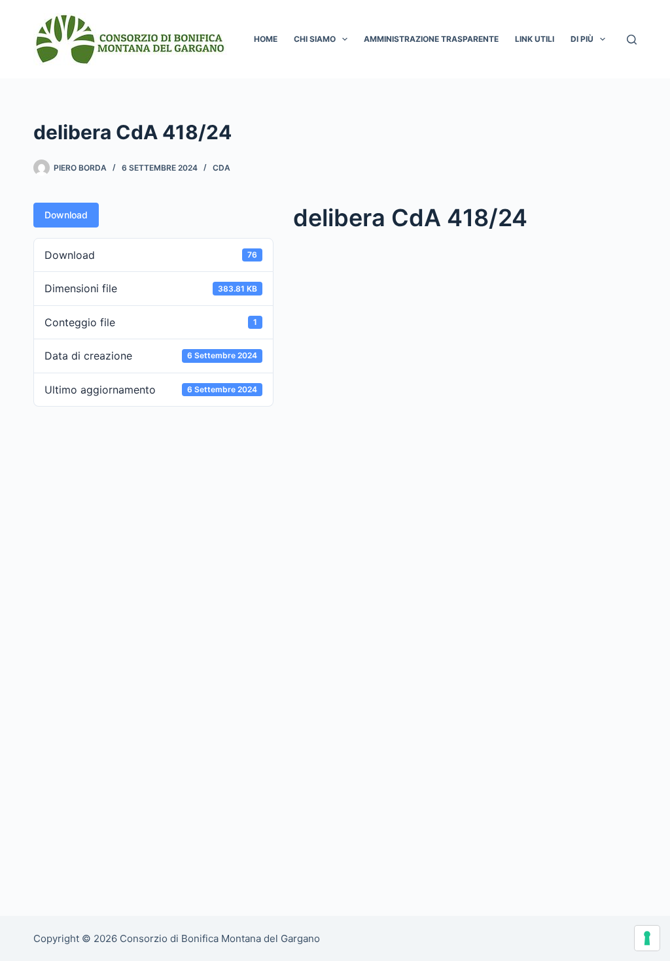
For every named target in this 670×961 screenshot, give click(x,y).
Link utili (534, 39)
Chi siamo (315, 39)
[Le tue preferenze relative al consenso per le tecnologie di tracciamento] (647, 938)
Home (265, 39)
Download (66, 214)
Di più (582, 39)
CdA (221, 168)
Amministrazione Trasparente (431, 39)
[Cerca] (632, 39)
